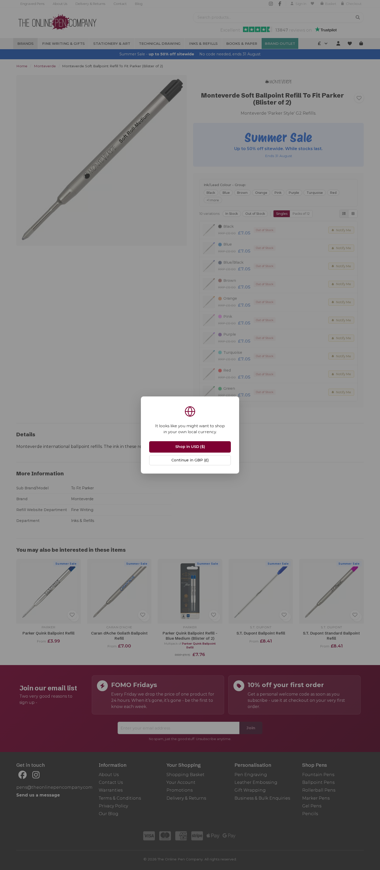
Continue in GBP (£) (190, 460)
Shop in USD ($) (190, 446)
